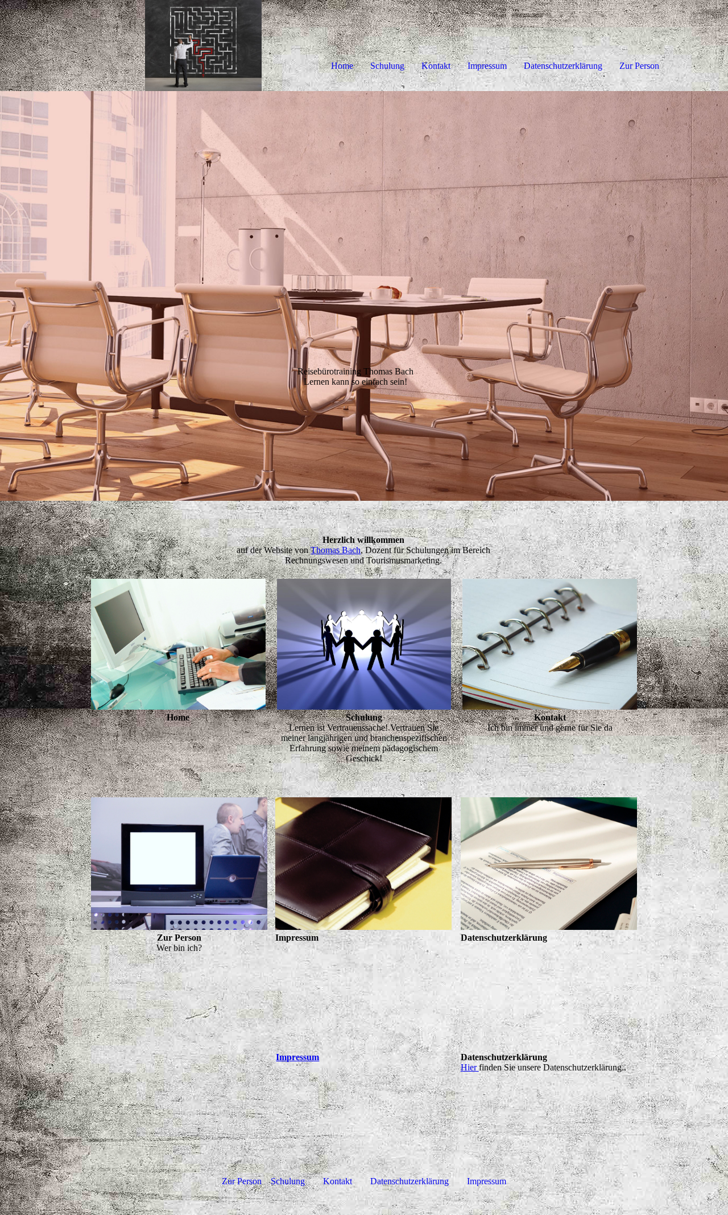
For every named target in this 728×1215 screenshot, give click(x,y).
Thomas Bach (336, 550)
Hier (470, 1067)
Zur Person (639, 66)
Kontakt (435, 66)
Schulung (387, 66)
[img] (131, 45)
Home (342, 66)
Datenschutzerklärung (563, 66)
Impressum (487, 66)
